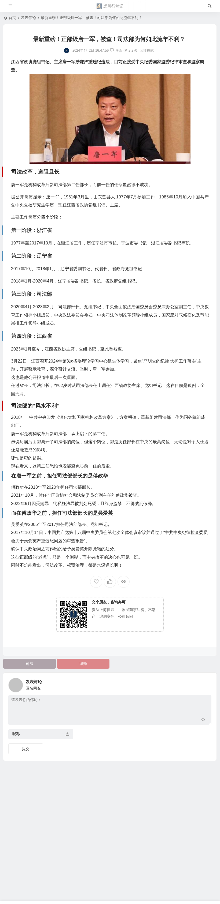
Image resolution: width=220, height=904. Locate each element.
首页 (12, 18)
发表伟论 (28, 18)
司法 (29, 663)
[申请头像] (206, 684)
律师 (83, 663)
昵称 (16, 734)
